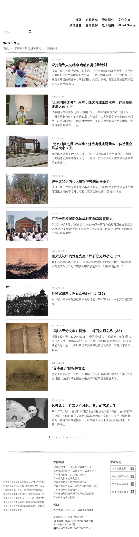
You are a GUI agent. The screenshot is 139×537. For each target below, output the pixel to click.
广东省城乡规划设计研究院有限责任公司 (74, 486)
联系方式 (70, 509)
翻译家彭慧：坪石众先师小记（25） (79, 293)
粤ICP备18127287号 (64, 524)
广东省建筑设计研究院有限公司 (70, 482)
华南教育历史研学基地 (27, 48)
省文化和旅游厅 (61, 470)
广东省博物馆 (60, 474)
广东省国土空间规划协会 (66, 489)
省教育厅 (77, 470)
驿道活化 (108, 19)
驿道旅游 (92, 25)
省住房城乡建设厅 (79, 467)
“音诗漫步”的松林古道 (68, 368)
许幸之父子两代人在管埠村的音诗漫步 (80, 181)
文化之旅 (124, 19)
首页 (78, 19)
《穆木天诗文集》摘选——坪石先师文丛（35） (88, 331)
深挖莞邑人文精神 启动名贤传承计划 (79, 65)
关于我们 (58, 509)
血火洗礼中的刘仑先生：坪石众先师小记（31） (87, 256)
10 (81, 437)
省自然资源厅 (60, 467)
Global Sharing (125, 25)
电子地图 (108, 25)
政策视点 (51, 48)
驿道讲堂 (76, 25)
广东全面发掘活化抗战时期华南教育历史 (82, 219)
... (86, 437)
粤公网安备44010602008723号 (73, 528)
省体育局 (89, 470)
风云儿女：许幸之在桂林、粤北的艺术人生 (84, 406)
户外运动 (92, 19)
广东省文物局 (77, 474)
